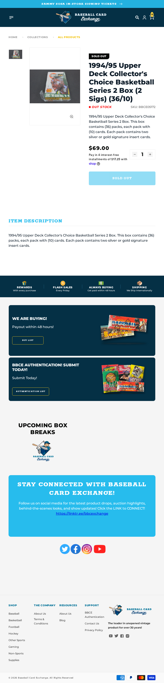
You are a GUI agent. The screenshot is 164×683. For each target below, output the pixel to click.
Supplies (14, 660)
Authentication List (30, 391)
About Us (40, 613)
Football (14, 626)
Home (13, 37)
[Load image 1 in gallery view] (15, 54)
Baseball (14, 613)
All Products (69, 37)
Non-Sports (16, 653)
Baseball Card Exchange (33, 677)
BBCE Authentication (94, 614)
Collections (37, 37)
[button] (137, 17)
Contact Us (92, 623)
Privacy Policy (94, 630)
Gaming (14, 646)
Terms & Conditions (41, 621)
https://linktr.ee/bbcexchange (82, 514)
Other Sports (17, 640)
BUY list (28, 340)
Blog (62, 620)
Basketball (15, 620)
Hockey (13, 633)
